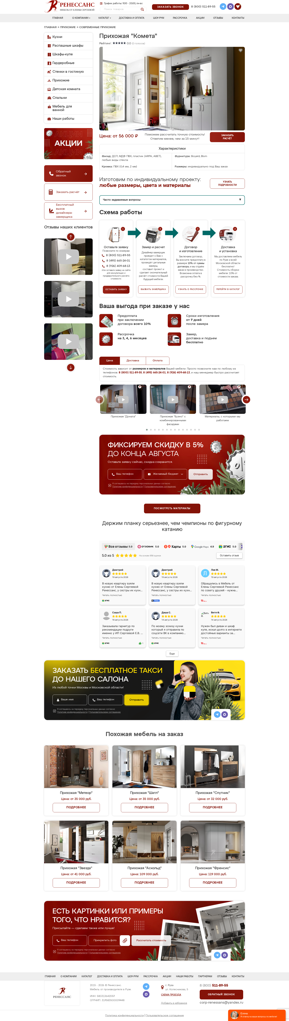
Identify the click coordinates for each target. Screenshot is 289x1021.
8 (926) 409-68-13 (203, 11)
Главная (57, 18)
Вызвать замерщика (153, 289)
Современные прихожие (97, 27)
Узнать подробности (227, 183)
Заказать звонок (170, 7)
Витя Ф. (215, 612)
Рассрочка (180, 18)
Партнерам (205, 976)
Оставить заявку (116, 290)
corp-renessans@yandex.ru (221, 1002)
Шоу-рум (158, 18)
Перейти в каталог (228, 289)
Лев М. (215, 569)
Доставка (133, 360)
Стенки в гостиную (68, 71)
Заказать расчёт (227, 137)
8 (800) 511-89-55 (203, 6)
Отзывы (218, 18)
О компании (80, 18)
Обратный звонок (221, 994)
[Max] (230, 7)
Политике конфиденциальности (127, 487)
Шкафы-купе (63, 54)
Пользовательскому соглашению (160, 487)
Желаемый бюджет (166, 474)
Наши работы (63, 118)
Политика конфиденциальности (124, 1015)
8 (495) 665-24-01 (203, 2)
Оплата (158, 360)
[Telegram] (223, 7)
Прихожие (68, 27)
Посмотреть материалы (172, 508)
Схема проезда (171, 995)
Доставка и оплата (131, 18)
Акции (200, 18)
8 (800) (214, 985)
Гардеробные (63, 63)
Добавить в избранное (174, 1003)
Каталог (104, 18)
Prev (71, 237)
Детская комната (66, 89)
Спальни (60, 97)
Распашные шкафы (68, 45)
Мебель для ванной (62, 108)
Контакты (238, 18)
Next (71, 368)
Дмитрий (167, 569)
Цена (109, 360)
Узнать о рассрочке (190, 289)
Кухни (57, 37)
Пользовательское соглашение (165, 1015)
